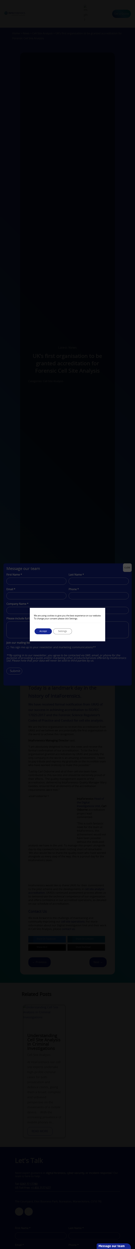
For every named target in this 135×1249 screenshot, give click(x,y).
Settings (62, 631)
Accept (43, 631)
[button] (133, 1225)
